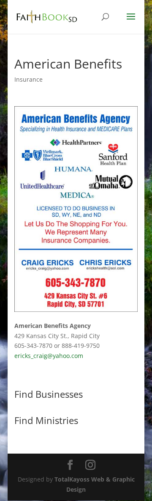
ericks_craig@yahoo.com (48, 356)
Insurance (28, 79)
